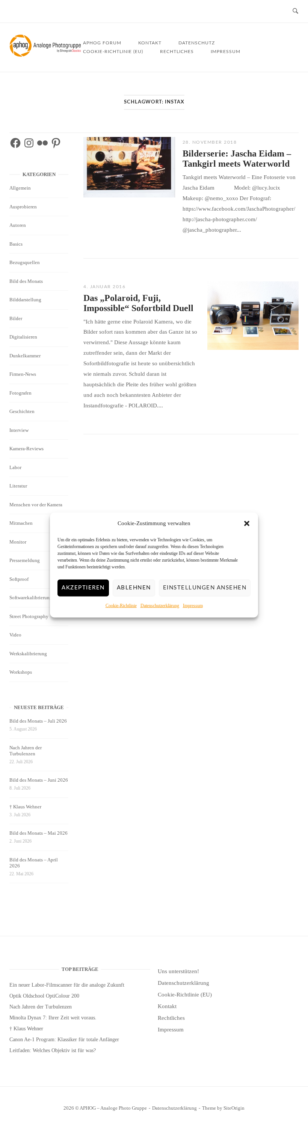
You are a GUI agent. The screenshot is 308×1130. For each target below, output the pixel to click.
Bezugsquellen (24, 262)
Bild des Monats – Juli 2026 (38, 721)
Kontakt (150, 43)
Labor (15, 467)
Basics (16, 244)
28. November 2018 (210, 142)
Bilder (15, 318)
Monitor (17, 542)
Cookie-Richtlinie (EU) (113, 51)
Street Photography (28, 616)
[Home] (46, 55)
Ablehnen (134, 588)
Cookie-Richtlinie (121, 605)
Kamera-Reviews (26, 448)
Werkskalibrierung (28, 653)
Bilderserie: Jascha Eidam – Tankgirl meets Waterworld (237, 159)
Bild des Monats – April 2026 (33, 863)
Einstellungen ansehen (205, 588)
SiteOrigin (234, 1108)
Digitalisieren (23, 337)
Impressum (193, 605)
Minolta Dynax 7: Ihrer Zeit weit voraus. (53, 1018)
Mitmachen (21, 523)
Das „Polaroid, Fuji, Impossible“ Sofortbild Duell (138, 303)
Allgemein (20, 188)
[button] (247, 523)
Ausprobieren (23, 207)
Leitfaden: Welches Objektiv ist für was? (52, 1050)
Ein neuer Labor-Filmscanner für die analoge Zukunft (66, 985)
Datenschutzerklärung (159, 605)
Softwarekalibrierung (30, 597)
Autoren (17, 225)
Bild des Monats (26, 281)
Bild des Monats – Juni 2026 (38, 780)
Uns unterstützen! (178, 971)
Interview (19, 430)
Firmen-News (22, 374)
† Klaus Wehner (25, 807)
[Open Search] (295, 11)
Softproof (19, 579)
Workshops (20, 672)
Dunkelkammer (25, 355)
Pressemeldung (24, 560)
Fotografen (20, 393)
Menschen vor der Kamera (35, 504)
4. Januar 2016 (104, 286)
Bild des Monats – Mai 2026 (38, 833)
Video (15, 635)
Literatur (18, 486)
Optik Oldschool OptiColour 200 (44, 996)
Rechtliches (177, 51)
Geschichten (22, 411)
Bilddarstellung (25, 299)
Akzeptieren (83, 588)
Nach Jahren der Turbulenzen (25, 750)
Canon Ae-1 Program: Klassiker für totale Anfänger (64, 1039)
